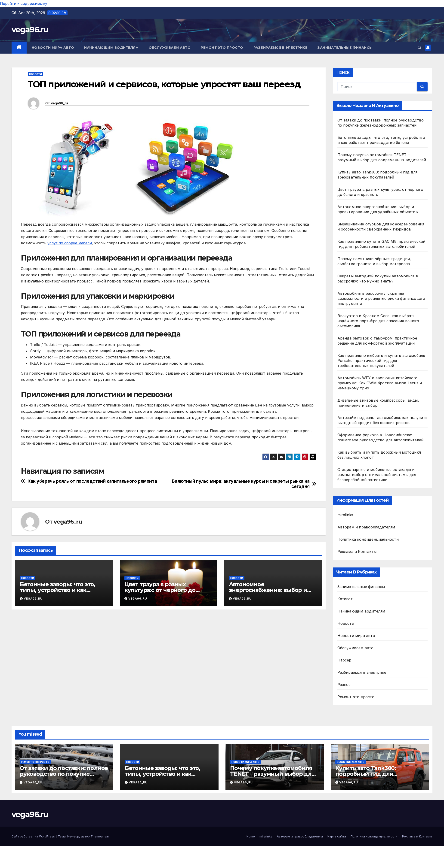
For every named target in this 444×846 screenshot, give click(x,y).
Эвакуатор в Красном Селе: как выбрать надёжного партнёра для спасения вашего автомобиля (378, 320)
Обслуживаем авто (170, 47)
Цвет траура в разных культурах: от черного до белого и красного (159, 590)
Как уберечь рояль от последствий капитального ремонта (92, 481)
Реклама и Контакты (357, 551)
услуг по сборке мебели (69, 243)
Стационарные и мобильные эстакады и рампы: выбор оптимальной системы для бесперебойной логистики (376, 474)
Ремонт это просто (222, 47)
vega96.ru (30, 29)
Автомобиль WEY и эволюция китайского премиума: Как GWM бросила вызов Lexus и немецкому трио (379, 383)
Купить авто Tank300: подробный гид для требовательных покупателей (378, 774)
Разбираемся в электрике (280, 47)
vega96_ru (59, 103)
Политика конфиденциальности (368, 539)
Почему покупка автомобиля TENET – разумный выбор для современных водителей (272, 774)
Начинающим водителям (111, 47)
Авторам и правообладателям (366, 527)
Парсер (344, 660)
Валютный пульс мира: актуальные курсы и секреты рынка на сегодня (241, 484)
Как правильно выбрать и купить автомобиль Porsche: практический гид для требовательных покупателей (381, 360)
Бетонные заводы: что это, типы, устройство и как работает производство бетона (169, 774)
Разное (344, 684)
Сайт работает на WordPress (34, 836)
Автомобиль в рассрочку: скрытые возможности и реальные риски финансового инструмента (381, 298)
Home (251, 836)
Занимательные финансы (345, 47)
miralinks (345, 514)
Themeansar (100, 836)
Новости (35, 74)
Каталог (344, 599)
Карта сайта (336, 836)
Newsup (73, 836)
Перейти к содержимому (23, 3)
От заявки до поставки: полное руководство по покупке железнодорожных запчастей (64, 774)
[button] (419, 47)
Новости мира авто (53, 47)
